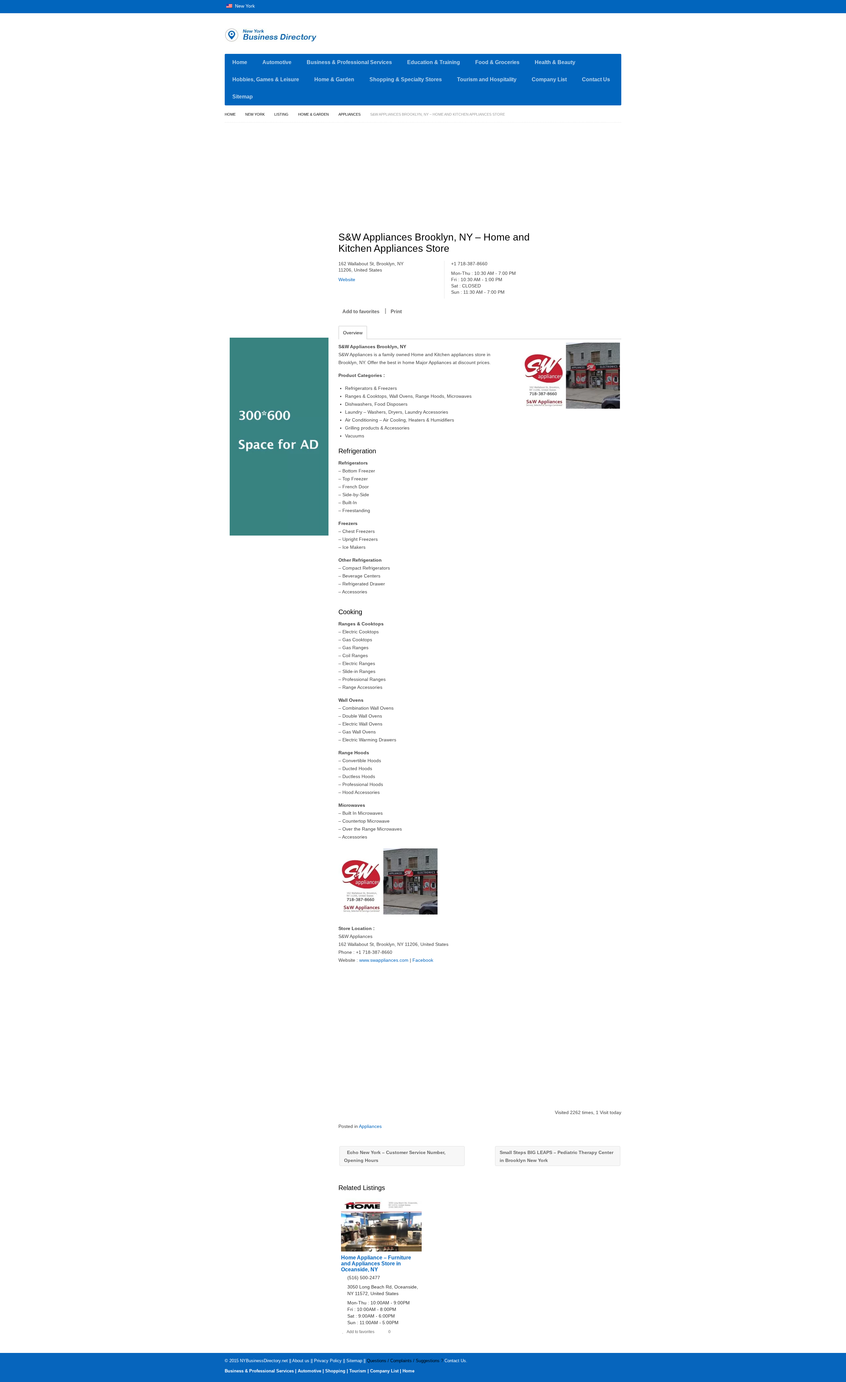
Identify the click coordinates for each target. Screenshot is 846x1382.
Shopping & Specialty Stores (405, 79)
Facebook (422, 960)
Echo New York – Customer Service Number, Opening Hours (394, 1156)
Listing (281, 114)
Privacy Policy (328, 1360)
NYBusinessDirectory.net (264, 1360)
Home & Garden (334, 79)
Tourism (357, 1370)
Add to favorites (360, 311)
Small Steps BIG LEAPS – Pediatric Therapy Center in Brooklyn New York (556, 1156)
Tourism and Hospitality (487, 79)
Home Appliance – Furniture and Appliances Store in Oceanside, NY (376, 1263)
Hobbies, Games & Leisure (265, 79)
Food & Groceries (497, 62)
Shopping (335, 1370)
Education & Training (433, 62)
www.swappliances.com (383, 960)
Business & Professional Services (349, 62)
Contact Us (596, 79)
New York (244, 6)
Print (396, 311)
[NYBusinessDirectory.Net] (287, 35)
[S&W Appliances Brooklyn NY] (570, 376)
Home (239, 62)
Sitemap (242, 96)
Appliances (349, 114)
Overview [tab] (353, 332)
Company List (549, 79)
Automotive (276, 62)
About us (300, 1360)
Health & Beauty (555, 62)
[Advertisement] (483, 174)
